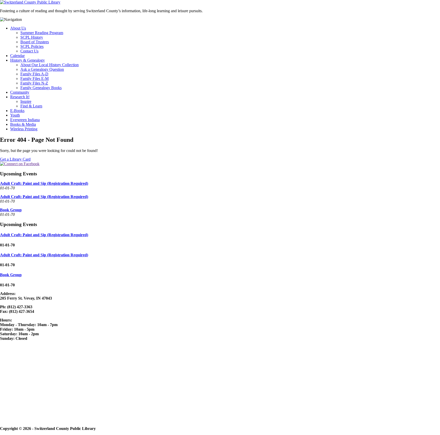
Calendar (17, 55)
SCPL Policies (32, 46)
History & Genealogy (27, 60)
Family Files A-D (34, 74)
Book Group (11, 210)
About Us (18, 28)
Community (19, 92)
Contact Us (29, 51)
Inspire (25, 101)
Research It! (20, 97)
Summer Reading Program (41, 33)
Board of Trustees (34, 42)
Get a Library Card (15, 159)
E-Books (17, 110)
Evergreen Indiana (25, 120)
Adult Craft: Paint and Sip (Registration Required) (44, 183)
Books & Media (23, 124)
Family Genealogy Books (41, 88)
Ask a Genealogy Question (42, 69)
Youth (15, 115)
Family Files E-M (34, 78)
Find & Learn (31, 106)
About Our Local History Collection (49, 65)
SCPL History (31, 37)
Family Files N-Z (34, 83)
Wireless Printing (23, 129)
